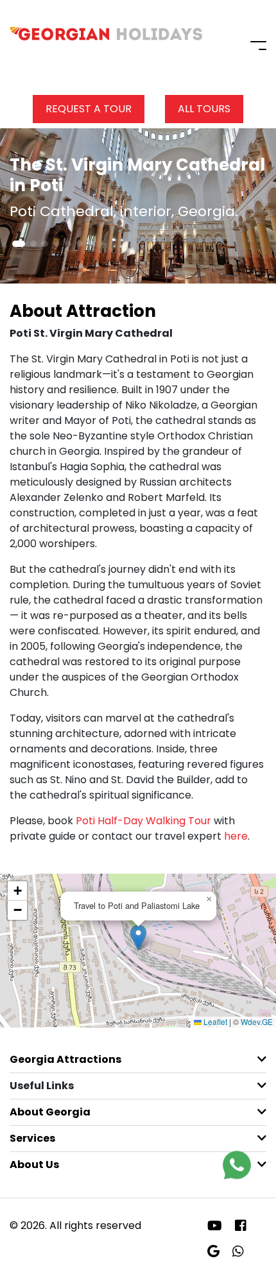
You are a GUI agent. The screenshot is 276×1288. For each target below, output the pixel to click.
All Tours (204, 108)
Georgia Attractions (65, 1059)
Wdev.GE (257, 1021)
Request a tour (89, 108)
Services (32, 1138)
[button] (18, 244)
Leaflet (214, 1021)
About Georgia (50, 1112)
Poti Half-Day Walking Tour (143, 820)
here (236, 836)
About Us (34, 1164)
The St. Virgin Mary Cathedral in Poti (137, 174)
